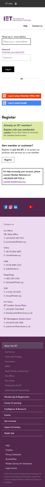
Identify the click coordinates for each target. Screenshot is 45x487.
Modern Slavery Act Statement (19, 463)
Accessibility (11, 459)
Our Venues (8, 302)
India (6, 261)
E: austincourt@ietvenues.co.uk (17, 326)
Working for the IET (13, 385)
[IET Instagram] (10, 207)
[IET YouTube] (30, 207)
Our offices (9, 375)
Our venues (9, 380)
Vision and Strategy (13, 356)
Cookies (9, 450)
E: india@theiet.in (11, 268)
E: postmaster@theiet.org (15, 241)
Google (14, 103)
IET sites (8, 3)
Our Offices (8, 231)
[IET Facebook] (6, 207)
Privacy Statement (13, 454)
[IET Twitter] (26, 207)
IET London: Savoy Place (15, 305)
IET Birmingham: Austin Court (17, 318)
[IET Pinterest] (20, 207)
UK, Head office (11, 234)
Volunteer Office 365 (20, 96)
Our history (10, 351)
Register (8, 159)
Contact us (37, 25)
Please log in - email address (14, 37)
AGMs (7, 366)
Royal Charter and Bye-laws (16, 371)
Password (6, 49)
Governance (10, 361)
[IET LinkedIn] (16, 207)
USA (6, 288)
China (6, 247)
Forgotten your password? (13, 52)
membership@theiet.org (14, 181)
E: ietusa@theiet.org (12, 295)
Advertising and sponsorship (17, 390)
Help (25, 25)
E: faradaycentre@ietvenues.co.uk (18, 313)
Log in (8, 69)
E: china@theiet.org (12, 255)
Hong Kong (9, 274)
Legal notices (11, 468)
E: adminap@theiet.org (13, 282)
